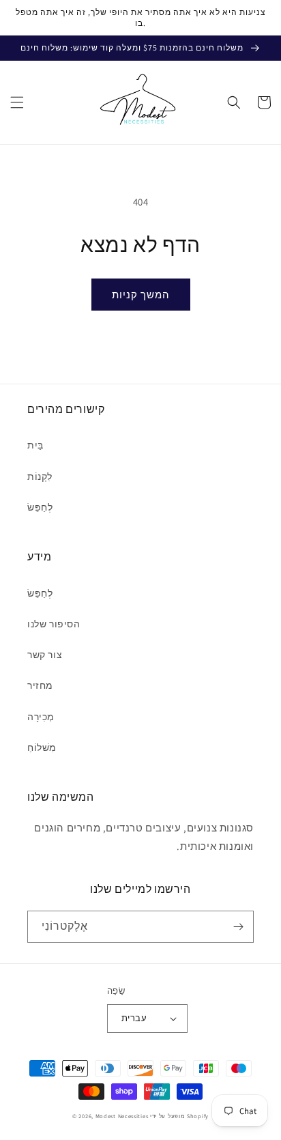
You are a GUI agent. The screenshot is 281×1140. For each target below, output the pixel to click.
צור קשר (44, 655)
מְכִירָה (41, 717)
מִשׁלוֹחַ (42, 747)
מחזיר (40, 685)
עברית (134, 1018)
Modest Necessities (122, 1116)
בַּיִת (35, 445)
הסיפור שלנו (53, 624)
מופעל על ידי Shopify (179, 1116)
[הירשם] (238, 927)
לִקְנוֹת (40, 476)
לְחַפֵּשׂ (40, 507)
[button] (17, 102)
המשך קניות (141, 294)
